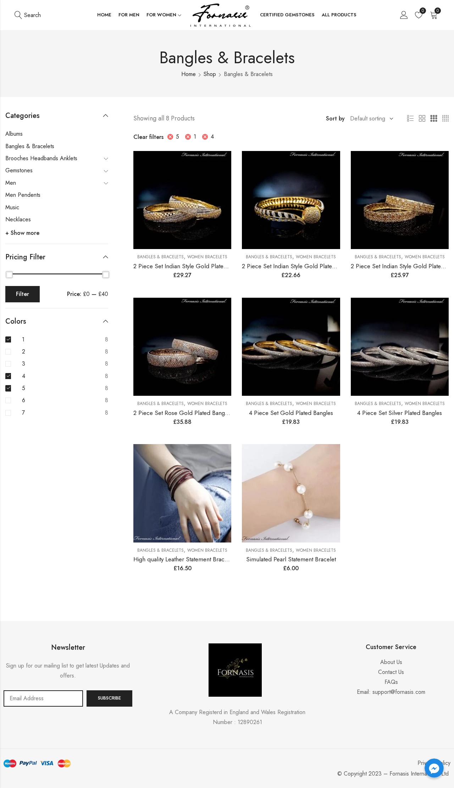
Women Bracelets (207, 257)
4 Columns (445, 118)
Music (12, 207)
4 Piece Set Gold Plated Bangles (291, 413)
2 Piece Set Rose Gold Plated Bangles (182, 413)
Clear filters (148, 137)
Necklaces (18, 219)
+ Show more (22, 233)
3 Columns (434, 118)
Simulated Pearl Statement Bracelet (291, 559)
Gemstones (19, 170)
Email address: (43, 698)
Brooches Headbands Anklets (41, 158)
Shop (210, 74)
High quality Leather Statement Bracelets (184, 559)
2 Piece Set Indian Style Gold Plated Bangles (191, 266)
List (410, 118)
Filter (22, 294)
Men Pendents (22, 195)
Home (188, 74)
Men (10, 183)
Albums (14, 134)
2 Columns (422, 118)
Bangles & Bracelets (160, 257)
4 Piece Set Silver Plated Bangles (399, 413)
